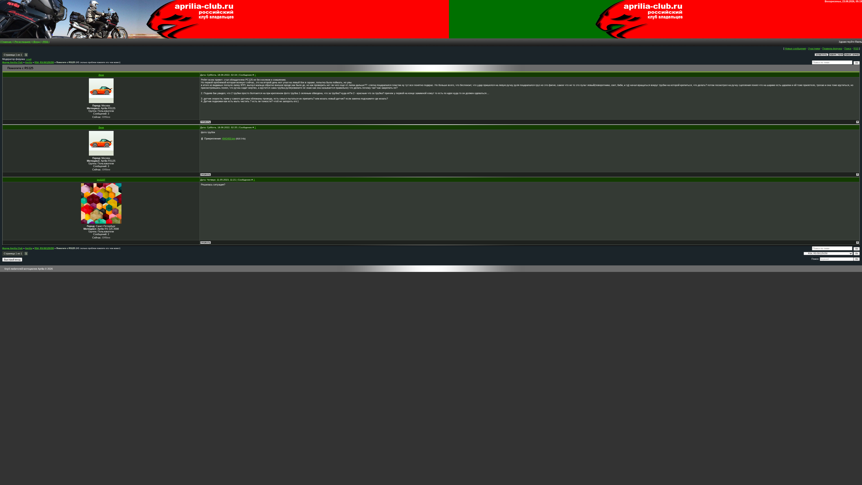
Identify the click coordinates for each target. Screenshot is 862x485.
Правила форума (832, 48)
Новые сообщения (795, 48)
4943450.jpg (228, 138)
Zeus (101, 75)
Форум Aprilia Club (12, 62)
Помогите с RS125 (65, 62)
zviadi (28, 59)
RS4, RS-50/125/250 (44, 62)
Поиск (847, 48)
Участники (814, 48)
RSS (855, 48)
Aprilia (28, 62)
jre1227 (101, 180)
